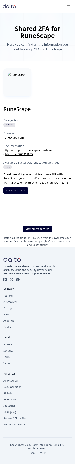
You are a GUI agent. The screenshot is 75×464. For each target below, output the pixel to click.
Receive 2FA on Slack (15, 418)
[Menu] (68, 6)
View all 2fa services (37, 228)
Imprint (7, 363)
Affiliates (8, 393)
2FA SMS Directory (14, 424)
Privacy (7, 344)
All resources (11, 380)
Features (8, 295)
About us (8, 320)
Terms (7, 357)
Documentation (12, 386)
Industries (9, 405)
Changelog (9, 412)
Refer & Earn (10, 399)
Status (7, 314)
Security (8, 350)
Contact (7, 327)
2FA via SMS (10, 302)
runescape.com (13, 137)
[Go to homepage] (9, 6)
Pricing (7, 308)
